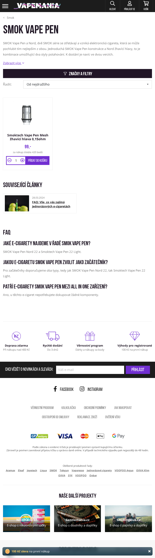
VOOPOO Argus (124, 470)
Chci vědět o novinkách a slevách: (29, 370)
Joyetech (32, 470)
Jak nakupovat (123, 408)
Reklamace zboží (87, 417)
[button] (112, 6)
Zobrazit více (12, 63)
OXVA (61, 475)
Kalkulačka (69, 408)
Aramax (10, 470)
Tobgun (64, 470)
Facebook (67, 389)
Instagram (95, 389)
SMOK (53, 470)
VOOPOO (81, 475)
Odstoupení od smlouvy (55, 417)
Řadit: (7, 84)
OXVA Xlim (142, 470)
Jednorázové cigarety (99, 470)
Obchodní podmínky (95, 408)
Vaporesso (78, 470)
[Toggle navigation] (5, 6)
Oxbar (93, 475)
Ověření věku (112, 417)
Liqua (43, 470)
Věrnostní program (42, 408)
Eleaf (21, 470)
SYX (70, 475)
